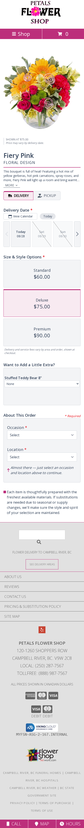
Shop (24, 33)
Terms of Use (42, 810)
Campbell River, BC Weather (32, 788)
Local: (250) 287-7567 (42, 666)
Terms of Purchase (55, 803)
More (9, 185)
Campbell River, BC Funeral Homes (32, 773)
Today (47, 216)
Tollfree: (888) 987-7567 (42, 673)
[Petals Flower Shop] (42, 22)
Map (43, 824)
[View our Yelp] (42, 631)
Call (15, 824)
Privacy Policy (22, 803)
